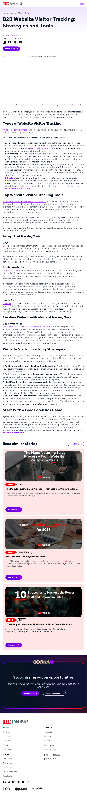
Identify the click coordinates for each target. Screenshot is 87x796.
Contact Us (48, 732)
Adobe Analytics (10, 271)
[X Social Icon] (9, 782)
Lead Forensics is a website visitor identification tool (27, 327)
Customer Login (50, 749)
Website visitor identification (16, 130)
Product (6, 728)
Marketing (24, 552)
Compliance (7, 759)
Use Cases (7, 740)
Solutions (6, 736)
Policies (6, 754)
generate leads (61, 561)
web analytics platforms (41, 148)
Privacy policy (8, 767)
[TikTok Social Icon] (27, 782)
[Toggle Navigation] (82, 3)
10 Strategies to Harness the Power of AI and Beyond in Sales (38, 624)
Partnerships (49, 745)
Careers (47, 740)
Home (5, 13)
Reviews (47, 736)
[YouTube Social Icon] (22, 782)
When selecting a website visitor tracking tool (24, 201)
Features (6, 732)
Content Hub (16, 13)
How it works (7, 749)
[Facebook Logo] (4, 782)
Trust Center (8, 776)
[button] (4, 42)
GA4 (5, 246)
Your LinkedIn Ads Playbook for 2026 (25, 556)
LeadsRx (7, 303)
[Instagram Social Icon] (13, 782)
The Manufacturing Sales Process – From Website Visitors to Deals (42, 489)
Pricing (5, 745)
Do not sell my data (10, 772)
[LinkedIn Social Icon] (18, 782)
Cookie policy (8, 763)
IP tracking (10, 178)
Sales (21, 484)
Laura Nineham (11, 35)
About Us (48, 728)
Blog (10, 484)
